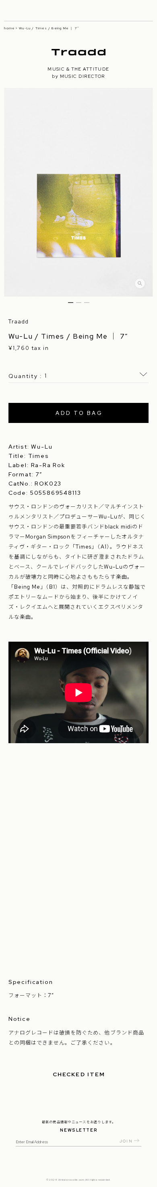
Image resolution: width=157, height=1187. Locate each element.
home (9, 28)
